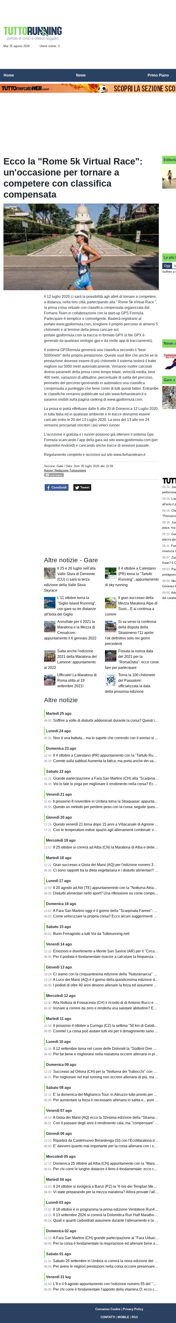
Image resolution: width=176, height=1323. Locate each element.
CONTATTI (108, 1317)
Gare (60, 466)
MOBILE (123, 1317)
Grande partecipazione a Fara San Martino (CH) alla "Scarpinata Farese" (112, 778)
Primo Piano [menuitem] (158, 75)
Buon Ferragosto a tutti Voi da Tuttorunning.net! (91, 934)
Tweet (84, 487)
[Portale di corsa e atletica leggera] (32, 33)
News (168, 343)
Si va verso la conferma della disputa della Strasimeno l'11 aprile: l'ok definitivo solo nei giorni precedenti (130, 633)
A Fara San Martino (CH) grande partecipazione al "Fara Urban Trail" (109, 1238)
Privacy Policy (133, 1309)
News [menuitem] (81, 75)
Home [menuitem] (9, 75)
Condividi (59, 487)
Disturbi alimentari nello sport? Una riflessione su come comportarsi (108, 893)
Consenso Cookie (107, 1309)
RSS (135, 1317)
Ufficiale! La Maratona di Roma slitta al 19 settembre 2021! (77, 680)
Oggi (167, 265)
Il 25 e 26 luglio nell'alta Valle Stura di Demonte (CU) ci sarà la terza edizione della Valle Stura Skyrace (70, 579)
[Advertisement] (22, 304)
